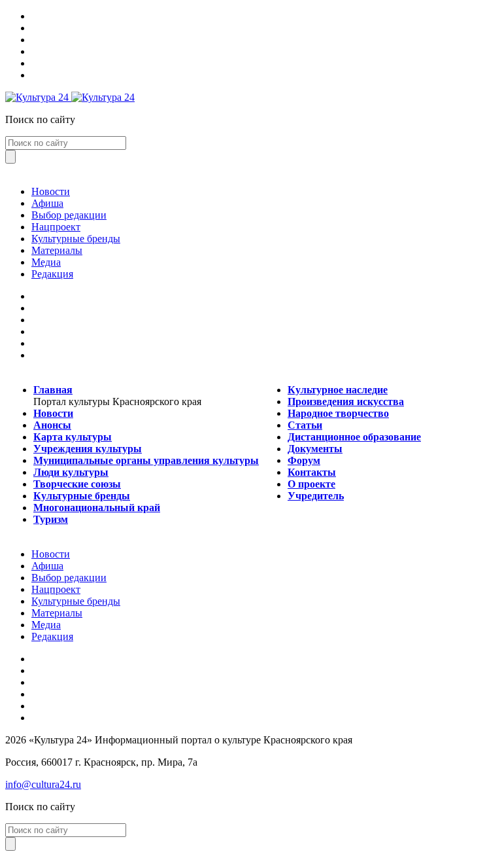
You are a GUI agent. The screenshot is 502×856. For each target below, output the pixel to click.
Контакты (312, 472)
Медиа (46, 262)
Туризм (50, 519)
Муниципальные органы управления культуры (146, 460)
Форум (304, 460)
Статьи (305, 425)
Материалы (56, 250)
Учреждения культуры (87, 448)
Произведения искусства (346, 401)
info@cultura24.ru (43, 784)
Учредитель (316, 495)
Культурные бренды (75, 238)
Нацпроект (55, 226)
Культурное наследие (338, 389)
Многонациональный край (96, 507)
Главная (53, 389)
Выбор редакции (69, 215)
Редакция (52, 273)
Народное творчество (338, 413)
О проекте (311, 484)
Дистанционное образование (354, 436)
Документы (315, 448)
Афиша (47, 203)
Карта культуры (72, 436)
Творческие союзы (77, 484)
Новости (50, 191)
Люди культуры (71, 472)
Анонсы (52, 425)
